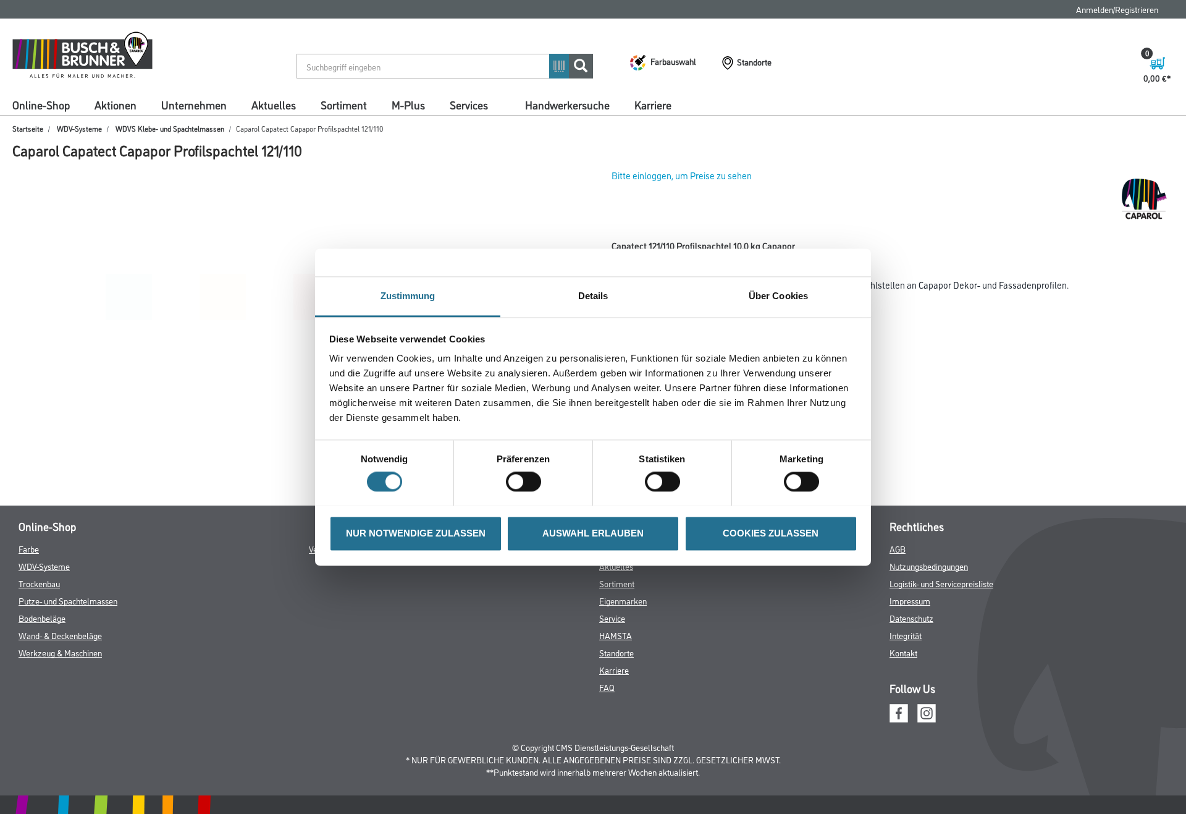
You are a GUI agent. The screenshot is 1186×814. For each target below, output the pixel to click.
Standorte (616, 652)
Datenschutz (911, 618)
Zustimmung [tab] (408, 295)
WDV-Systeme (79, 128)
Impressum (910, 600)
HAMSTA (615, 635)
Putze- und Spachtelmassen (68, 600)
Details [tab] (593, 295)
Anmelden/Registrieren (1117, 9)
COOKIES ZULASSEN (770, 533)
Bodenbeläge (42, 618)
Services (469, 104)
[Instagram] (926, 711)
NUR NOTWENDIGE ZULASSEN (416, 533)
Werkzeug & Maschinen (60, 652)
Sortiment (344, 104)
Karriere (652, 104)
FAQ (607, 687)
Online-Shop (41, 104)
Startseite (27, 128)
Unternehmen (194, 104)
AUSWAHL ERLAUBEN (593, 533)
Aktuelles (273, 104)
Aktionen (116, 104)
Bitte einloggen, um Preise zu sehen (682, 175)
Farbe (29, 548)
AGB (898, 548)
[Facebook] (899, 711)
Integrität (906, 635)
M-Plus (408, 104)
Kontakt (903, 652)
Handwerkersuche (567, 104)
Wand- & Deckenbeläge (60, 635)
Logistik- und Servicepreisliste (941, 583)
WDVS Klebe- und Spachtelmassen (170, 128)
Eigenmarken (623, 600)
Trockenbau (39, 583)
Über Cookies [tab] (778, 295)
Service (612, 618)
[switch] (526, 481)
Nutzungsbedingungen (929, 566)
